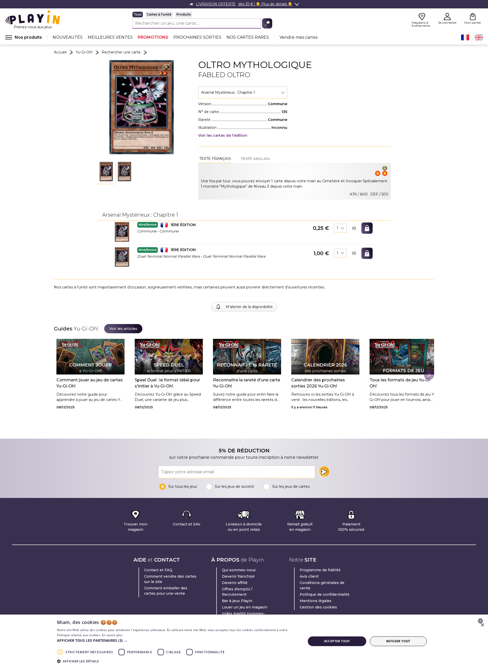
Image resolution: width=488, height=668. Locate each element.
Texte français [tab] (215, 158)
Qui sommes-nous (239, 570)
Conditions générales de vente (322, 585)
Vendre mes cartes (298, 37)
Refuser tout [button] (398, 641)
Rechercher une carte (121, 52)
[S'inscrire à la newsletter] (324, 472)
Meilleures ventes (110, 37)
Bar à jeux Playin (237, 601)
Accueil (60, 52)
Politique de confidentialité (324, 594)
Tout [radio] (138, 14)
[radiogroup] (202, 14)
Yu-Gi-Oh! (84, 52)
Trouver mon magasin (135, 527)
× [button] (482, 625)
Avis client (309, 576)
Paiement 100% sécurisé (351, 527)
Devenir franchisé (238, 576)
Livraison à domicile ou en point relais (244, 527)
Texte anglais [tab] (255, 158)
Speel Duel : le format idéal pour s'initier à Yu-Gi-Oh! (167, 383)
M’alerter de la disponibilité (249, 306)
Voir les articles (123, 328)
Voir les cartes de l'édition (222, 135)
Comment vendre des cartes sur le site (170, 579)
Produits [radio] (183, 14)
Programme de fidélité (320, 570)
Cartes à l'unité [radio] (159, 14)
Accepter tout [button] (337, 641)
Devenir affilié (235, 582)
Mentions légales (315, 601)
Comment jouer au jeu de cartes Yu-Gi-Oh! (89, 383)
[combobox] (242, 93)
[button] (106, 171)
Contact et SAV (186, 524)
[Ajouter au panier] (367, 228)
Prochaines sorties (197, 37)
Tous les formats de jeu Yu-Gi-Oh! (400, 383)
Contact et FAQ (158, 570)
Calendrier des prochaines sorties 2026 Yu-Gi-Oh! (318, 383)
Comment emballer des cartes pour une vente (165, 591)
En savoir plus (112, 635)
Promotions (153, 37)
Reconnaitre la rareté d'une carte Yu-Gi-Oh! (246, 383)
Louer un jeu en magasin (244, 607)
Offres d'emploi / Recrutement (237, 592)
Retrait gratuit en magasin (300, 527)
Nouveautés (68, 37)
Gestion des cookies (318, 607)
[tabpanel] (294, 181)
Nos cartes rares (247, 37)
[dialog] (244, 641)
